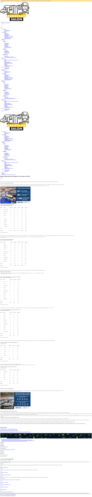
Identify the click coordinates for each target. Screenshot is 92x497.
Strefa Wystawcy (6, 44)
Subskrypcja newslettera (7, 38)
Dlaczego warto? (6, 84)
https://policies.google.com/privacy (4, 467)
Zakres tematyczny (7, 72)
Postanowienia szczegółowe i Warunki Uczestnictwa (11, 57)
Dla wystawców (6, 97)
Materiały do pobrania (7, 68)
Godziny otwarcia (7, 33)
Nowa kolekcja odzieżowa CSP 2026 (9, 37)
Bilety (4, 22)
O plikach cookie (9, 460)
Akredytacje (6, 110)
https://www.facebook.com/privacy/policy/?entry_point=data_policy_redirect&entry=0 (10, 479)
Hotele (5, 60)
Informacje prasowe (7, 67)
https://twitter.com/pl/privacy (3, 489)
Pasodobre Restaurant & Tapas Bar (9, 63)
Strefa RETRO (6, 36)
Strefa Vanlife (6, 137)
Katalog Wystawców (7, 75)
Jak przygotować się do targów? (8, 47)
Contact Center (6, 50)
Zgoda (2, 460)
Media (2, 108)
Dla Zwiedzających (4, 32)
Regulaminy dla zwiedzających (8, 79)
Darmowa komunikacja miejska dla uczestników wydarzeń (11, 101)
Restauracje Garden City (7, 103)
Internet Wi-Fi (6, 106)
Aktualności (3, 39)
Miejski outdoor (6, 154)
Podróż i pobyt (3, 58)
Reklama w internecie (7, 52)
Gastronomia (6, 86)
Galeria (5, 31)
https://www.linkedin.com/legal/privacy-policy (5, 474)
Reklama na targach (7, 51)
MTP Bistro (6, 64)
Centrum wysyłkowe (7, 94)
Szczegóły (5, 460)
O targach (3, 22)
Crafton (5, 456)
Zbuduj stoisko (6, 46)
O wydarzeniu (3, 70)
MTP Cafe (6, 166)
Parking (5, 61)
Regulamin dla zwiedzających (31, 440)
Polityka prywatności (13, 494)
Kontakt (3, 69)
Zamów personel (6, 45)
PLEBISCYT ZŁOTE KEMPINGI (9, 77)
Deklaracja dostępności (7, 66)
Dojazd (5, 59)
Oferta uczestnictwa (7, 43)
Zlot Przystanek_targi (8, 22)
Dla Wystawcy (3, 81)
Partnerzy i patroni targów (7, 30)
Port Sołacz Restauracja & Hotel (8, 62)
